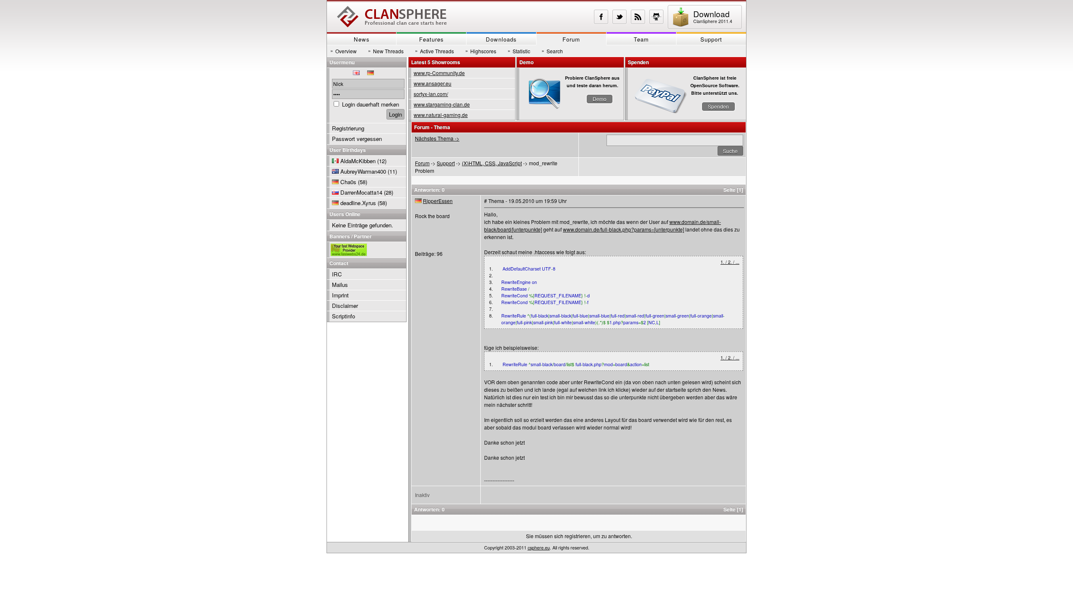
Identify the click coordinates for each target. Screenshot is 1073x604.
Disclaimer (345, 306)
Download (712, 16)
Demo (599, 98)
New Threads (386, 51)
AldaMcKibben (358, 161)
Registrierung (348, 128)
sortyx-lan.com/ (431, 93)
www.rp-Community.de (439, 72)
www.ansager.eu (432, 83)
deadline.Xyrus (358, 203)
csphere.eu (539, 547)
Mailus (340, 285)
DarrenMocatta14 (361, 192)
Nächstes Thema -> (437, 138)
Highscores (480, 51)
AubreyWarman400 (363, 171)
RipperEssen (438, 200)
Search (552, 51)
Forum (571, 39)
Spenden (718, 106)
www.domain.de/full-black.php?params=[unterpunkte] (623, 229)
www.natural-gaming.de (441, 114)
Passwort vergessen (357, 139)
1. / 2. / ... (730, 262)
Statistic (519, 51)
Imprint (340, 295)
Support (711, 39)
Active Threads (434, 51)
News (362, 39)
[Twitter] (619, 17)
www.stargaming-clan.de (442, 104)
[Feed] (638, 17)
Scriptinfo (343, 316)
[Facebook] (601, 17)
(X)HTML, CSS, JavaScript (492, 163)
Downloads (501, 39)
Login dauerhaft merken (370, 104)
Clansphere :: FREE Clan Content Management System (392, 17)
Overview (343, 51)
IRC (337, 274)
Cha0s (348, 182)
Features (431, 39)
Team (641, 39)
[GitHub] (656, 17)
